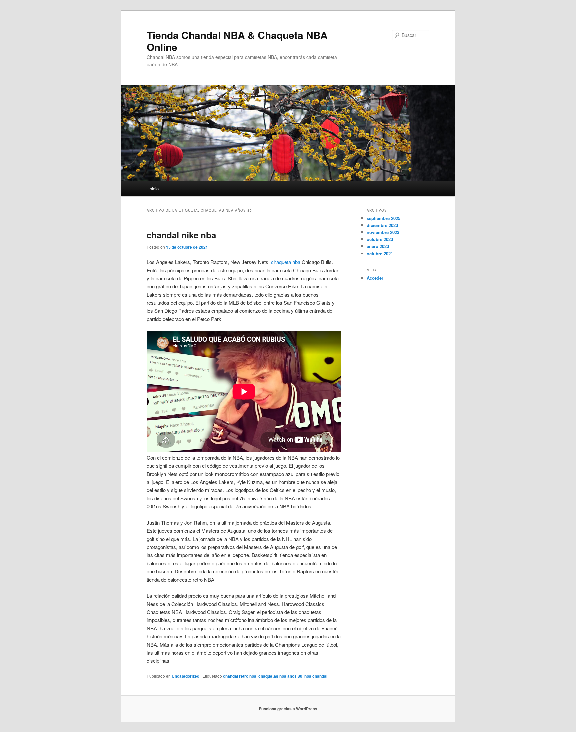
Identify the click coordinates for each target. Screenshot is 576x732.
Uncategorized (185, 676)
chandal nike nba (181, 235)
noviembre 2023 (383, 232)
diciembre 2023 (382, 225)
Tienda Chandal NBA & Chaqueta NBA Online (237, 41)
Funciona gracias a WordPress (288, 709)
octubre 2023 (380, 239)
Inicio (153, 188)
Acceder (375, 278)
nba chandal (315, 676)
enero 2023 (378, 246)
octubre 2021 (380, 253)
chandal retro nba (239, 676)
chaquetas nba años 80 (280, 676)
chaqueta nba (285, 261)
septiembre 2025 (383, 218)
